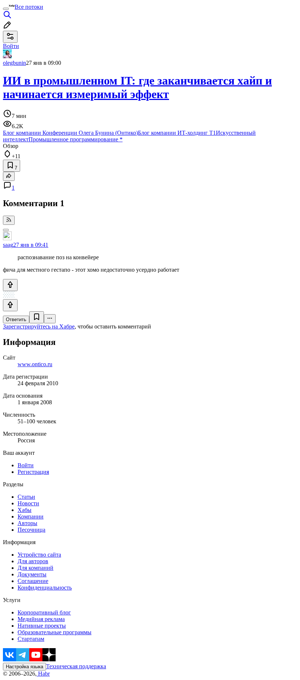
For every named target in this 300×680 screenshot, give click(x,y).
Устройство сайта (39, 554)
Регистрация (33, 472)
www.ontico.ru (35, 364)
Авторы (27, 523)
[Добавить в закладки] (36, 317)
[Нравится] (10, 285)
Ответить (16, 319)
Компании (31, 516)
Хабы (24, 510)
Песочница (31, 530)
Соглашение (33, 581)
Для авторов (33, 561)
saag (8, 245)
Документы (32, 574)
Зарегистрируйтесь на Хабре (39, 326)
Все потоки (29, 7)
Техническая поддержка (76, 666)
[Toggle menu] (6, 9)
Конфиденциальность (45, 587)
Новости (28, 503)
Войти (26, 465)
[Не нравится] (10, 305)
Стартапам (31, 639)
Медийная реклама (41, 619)
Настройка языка (24, 666)
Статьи (26, 497)
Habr (43, 673)
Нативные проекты (42, 626)
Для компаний (35, 568)
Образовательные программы (54, 632)
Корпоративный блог (44, 612)
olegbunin (14, 63)
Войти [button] (11, 46)
